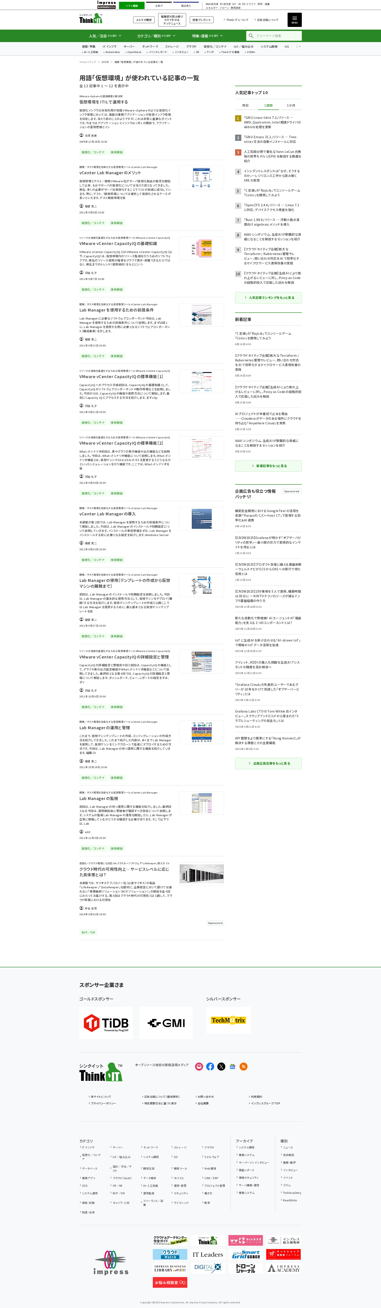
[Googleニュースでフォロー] (232, 1067)
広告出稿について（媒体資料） (162, 1096)
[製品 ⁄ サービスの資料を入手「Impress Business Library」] (170, 1270)
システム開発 (269, 46)
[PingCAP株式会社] (106, 1023)
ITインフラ (110, 46)
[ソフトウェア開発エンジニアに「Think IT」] (208, 1242)
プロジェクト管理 (214, 1185)
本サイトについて (101, 1096)
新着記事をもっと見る (271, 466)
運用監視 (148, 1193)
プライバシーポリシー (104, 1103)
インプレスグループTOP (265, 1103)
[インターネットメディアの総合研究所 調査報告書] (283, 1242)
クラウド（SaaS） (122, 1178)
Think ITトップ (87, 62)
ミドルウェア (211, 1157)
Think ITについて (237, 20)
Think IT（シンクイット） (100, 18)
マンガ (210, 52)
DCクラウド (249, 4)
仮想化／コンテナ (215, 46)
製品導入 (186, 5)
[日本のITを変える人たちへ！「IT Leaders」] (208, 1256)
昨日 (245, 105)
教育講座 (236, 8)
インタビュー (182, 52)
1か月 (291, 105)
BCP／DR (119, 1193)
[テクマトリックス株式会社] (228, 1020)
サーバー (129, 46)
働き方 (208, 1193)
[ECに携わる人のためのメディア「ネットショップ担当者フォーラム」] (283, 1256)
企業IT (159, 5)
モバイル (179, 1178)
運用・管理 (180, 1185)
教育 (207, 1203)
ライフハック (181, 1203)
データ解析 (149, 1178)
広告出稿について (267, 20)
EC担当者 (225, 4)
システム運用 (90, 1193)
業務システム (246, 1155)
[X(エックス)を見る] (221, 1067)
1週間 (268, 105)
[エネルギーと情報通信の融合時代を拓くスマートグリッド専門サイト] (245, 1256)
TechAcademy (292, 1193)
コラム (286, 1185)
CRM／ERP (211, 1178)
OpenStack (134, 52)
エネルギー (212, 8)
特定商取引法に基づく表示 (160, 1103)
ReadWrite (290, 1200)
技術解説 (288, 1155)
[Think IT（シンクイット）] (100, 1077)
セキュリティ (181, 1193)
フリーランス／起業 (153, 1203)
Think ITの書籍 (230, 52)
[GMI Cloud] (166, 1023)
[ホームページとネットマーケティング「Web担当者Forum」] (245, 1242)
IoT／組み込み (244, 46)
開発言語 (148, 1168)
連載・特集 (89, 46)
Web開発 (210, 1168)
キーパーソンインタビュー (254, 1162)
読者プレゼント (202, 20)
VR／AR (118, 1185)
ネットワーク (150, 46)
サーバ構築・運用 (249, 1185)
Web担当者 (212, 4)
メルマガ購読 (144, 20)
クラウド (191, 46)
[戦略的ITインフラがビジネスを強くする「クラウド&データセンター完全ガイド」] (170, 1242)
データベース (90, 1168)
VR (197, 52)
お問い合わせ (206, 1096)
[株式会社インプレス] (111, 1263)
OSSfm (251, 52)
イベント (288, 1177)
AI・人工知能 (91, 52)
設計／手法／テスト (122, 1168)
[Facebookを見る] (210, 1067)
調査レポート (246, 1170)
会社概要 (203, 1103)
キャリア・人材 (121, 1203)
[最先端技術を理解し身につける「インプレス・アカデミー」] (283, 1270)
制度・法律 (88, 1212)
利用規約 (256, 1096)
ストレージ (172, 46)
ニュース (288, 1147)
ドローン (224, 8)
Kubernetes (113, 52)
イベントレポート (158, 52)
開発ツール (180, 1168)
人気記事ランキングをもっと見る (271, 297)
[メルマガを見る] (199, 1067)
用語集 (105, 62)
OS (287, 46)
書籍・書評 (289, 1162)
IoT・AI (236, 4)
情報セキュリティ (248, 1177)
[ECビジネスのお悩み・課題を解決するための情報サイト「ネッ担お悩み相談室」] (170, 1284)
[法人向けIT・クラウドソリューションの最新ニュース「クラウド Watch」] (170, 1256)
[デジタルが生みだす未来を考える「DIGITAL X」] (208, 1270)
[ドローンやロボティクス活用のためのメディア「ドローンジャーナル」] (245, 1270)
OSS (84, 1185)
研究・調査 (264, 4)
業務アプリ (88, 1178)
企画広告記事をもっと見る (271, 763)
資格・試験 (88, 1203)
